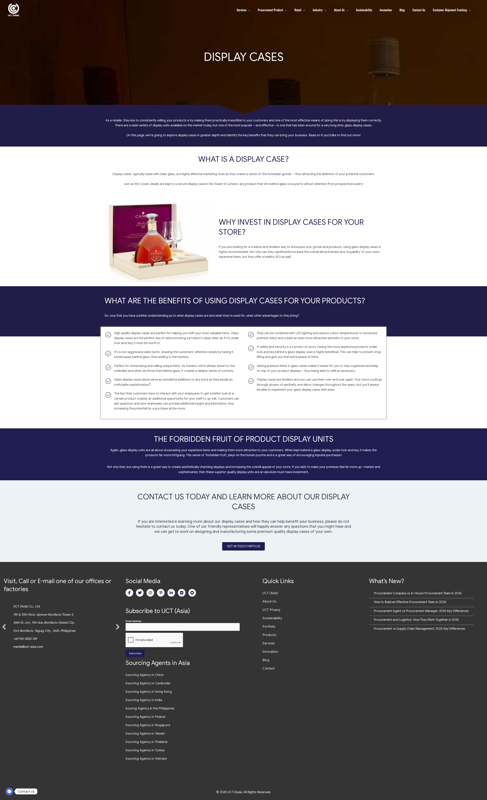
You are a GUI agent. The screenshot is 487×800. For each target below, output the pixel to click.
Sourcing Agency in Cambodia (148, 683)
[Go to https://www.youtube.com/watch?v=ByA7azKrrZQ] (192, 593)
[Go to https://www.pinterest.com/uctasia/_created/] (161, 593)
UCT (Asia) (270, 593)
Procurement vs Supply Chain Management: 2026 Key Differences (419, 629)
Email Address (134, 621)
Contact (269, 668)
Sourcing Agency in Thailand (146, 742)
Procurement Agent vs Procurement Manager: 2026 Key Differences (421, 611)
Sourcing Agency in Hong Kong (149, 692)
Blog (266, 660)
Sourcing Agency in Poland (145, 717)
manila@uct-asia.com (28, 647)
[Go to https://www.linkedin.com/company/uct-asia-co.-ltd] (171, 593)
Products (269, 635)
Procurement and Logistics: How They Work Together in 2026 (416, 620)
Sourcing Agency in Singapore (148, 725)
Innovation (270, 652)
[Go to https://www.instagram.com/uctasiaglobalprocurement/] (150, 593)
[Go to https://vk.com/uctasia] (181, 593)
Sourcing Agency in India (144, 700)
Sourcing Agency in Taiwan (145, 733)
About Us (269, 601)
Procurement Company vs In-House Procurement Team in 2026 (418, 593)
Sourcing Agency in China (144, 675)
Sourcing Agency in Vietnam (146, 759)
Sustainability (272, 618)
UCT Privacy (271, 610)
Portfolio (269, 627)
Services (269, 643)
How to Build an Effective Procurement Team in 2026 (410, 602)
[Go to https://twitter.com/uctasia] (140, 593)
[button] (4, 627)
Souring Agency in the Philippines (150, 708)
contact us (165, 526)
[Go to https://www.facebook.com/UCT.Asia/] (129, 593)
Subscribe (135, 653)
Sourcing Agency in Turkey (145, 750)
